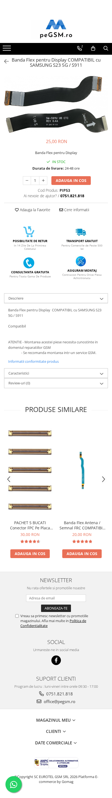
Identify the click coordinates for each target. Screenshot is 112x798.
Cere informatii (76, 209)
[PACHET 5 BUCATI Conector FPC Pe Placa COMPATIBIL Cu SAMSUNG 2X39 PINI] (30, 470)
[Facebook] (56, 660)
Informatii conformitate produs (33, 361)
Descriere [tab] (15, 298)
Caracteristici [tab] (18, 373)
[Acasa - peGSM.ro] (56, 29)
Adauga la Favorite (34, 209)
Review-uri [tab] (19, 383)
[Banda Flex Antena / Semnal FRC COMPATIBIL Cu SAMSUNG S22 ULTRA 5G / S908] (82, 470)
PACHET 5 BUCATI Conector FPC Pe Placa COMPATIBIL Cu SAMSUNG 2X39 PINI (30, 525)
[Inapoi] (4, 61)
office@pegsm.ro (59, 701)
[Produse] (7, 50)
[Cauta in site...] (106, 48)
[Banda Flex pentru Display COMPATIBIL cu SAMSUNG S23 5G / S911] (56, 104)
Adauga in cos (71, 180)
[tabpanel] (56, 104)
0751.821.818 (59, 694)
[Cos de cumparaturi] (93, 48)
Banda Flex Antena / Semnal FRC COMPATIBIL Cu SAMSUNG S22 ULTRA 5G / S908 (82, 525)
